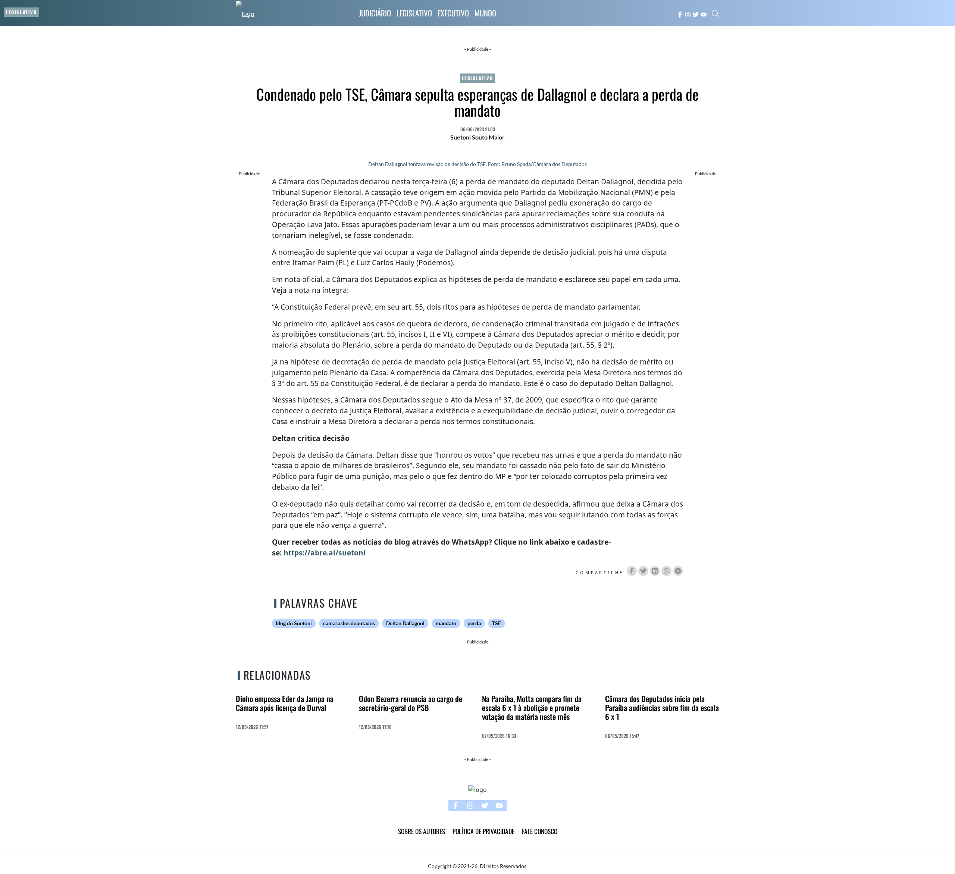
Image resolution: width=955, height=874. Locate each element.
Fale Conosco (539, 831)
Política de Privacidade (483, 831)
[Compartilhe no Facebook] (632, 571)
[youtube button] (704, 14)
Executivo (453, 13)
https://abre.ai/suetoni (325, 553)
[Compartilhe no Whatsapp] (666, 571)
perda (474, 623)
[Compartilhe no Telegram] (678, 571)
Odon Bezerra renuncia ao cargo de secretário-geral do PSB (410, 703)
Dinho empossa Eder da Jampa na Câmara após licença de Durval (285, 703)
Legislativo (414, 13)
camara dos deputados (349, 623)
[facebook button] (680, 14)
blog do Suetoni (294, 623)
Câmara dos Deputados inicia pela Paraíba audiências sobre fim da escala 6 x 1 (662, 707)
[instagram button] (688, 14)
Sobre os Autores (421, 831)
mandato (446, 623)
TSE (496, 623)
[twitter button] (696, 14)
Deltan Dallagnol (405, 623)
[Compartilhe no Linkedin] (655, 571)
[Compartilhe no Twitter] (643, 571)
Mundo (485, 13)
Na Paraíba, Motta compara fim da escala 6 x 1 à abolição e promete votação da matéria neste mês (532, 707)
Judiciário (375, 13)
